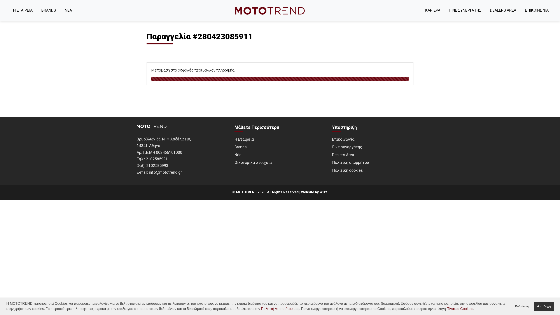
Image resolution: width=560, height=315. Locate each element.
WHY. (324, 192)
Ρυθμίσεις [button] (522, 306)
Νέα (238, 154)
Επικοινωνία (343, 139)
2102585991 (157, 159)
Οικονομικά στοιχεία (253, 162)
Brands (240, 147)
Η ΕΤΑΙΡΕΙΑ (23, 10)
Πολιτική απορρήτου (350, 162)
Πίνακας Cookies (460, 309)
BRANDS (48, 10)
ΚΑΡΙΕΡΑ (432, 10)
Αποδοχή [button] (544, 306)
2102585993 (157, 165)
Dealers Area (343, 154)
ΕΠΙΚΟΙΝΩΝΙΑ (537, 10)
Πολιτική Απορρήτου (277, 309)
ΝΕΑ (68, 10)
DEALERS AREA (503, 10)
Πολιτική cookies (347, 170)
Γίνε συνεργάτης (347, 147)
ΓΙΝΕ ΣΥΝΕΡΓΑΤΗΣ (465, 10)
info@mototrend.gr (165, 172)
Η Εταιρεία (244, 139)
